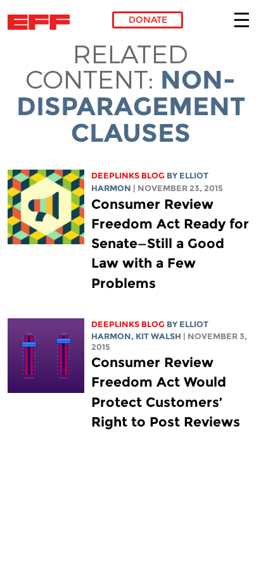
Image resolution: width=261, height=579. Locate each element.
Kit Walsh (158, 336)
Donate (148, 20)
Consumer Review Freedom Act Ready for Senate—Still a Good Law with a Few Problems (170, 243)
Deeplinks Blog (128, 175)
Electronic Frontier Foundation (42, 22)
